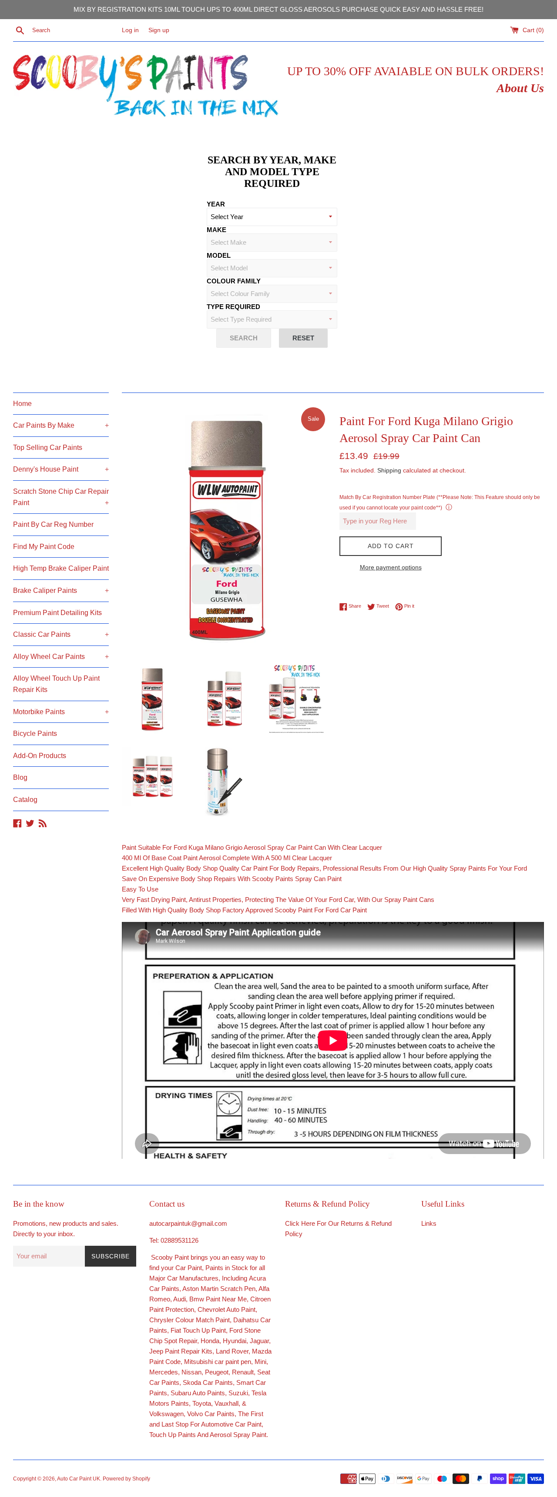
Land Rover (232, 1351)
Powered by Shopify (126, 1479)
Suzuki (238, 1393)
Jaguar (259, 1340)
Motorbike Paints (61, 711)
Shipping (389, 470)
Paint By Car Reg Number (53, 524)
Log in (130, 30)
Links (428, 1223)
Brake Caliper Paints (61, 590)
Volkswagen (166, 1413)
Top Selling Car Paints (47, 447)
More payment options (391, 567)
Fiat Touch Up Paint (198, 1330)
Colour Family (234, 281)
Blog (20, 777)
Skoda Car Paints (208, 1382)
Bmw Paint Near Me (218, 1299)
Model (219, 255)
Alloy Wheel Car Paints (61, 656)
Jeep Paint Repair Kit (179, 1351)
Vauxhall (226, 1403)
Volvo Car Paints (211, 1413)
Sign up (158, 30)
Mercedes (163, 1372)
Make (216, 229)
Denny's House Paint (61, 469)
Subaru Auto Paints (198, 1393)
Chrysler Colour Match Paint (189, 1320)
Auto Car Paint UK (78, 1479)
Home (22, 403)
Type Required (233, 306)
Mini (260, 1361)
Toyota (201, 1403)
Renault (243, 1372)
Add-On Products (39, 755)
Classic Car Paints (61, 634)
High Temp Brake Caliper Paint (61, 568)
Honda (210, 1340)
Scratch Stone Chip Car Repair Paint (61, 497)
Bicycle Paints (35, 733)
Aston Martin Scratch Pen (218, 1288)
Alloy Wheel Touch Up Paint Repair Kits (56, 684)
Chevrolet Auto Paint (226, 1309)
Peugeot (216, 1372)
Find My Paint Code (43, 546)
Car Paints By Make (61, 425)
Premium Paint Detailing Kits (57, 612)
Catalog (25, 799)
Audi (179, 1299)
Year (216, 204)
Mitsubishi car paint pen (217, 1361)
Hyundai (234, 1340)
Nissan (191, 1372)
